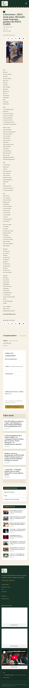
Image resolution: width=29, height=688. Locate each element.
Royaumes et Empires (9, 492)
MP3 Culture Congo (6, 587)
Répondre (5, 345)
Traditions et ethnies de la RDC (11, 499)
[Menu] (26, 3)
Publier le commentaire (13, 406)
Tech (3, 589)
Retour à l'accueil (7, 31)
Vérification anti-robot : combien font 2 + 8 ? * (14, 393)
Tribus (5, 496)
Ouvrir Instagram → (14, 646)
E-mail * (14, 366)
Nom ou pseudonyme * (11, 359)
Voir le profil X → (7, 677)
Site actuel (4, 591)
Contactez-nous (5, 598)
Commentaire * (9, 374)
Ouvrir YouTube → (14, 667)
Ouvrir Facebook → (15, 625)
